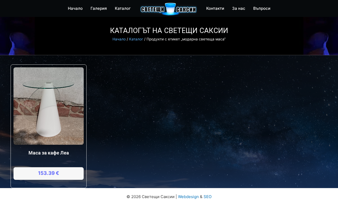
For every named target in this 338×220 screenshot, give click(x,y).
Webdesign (188, 196)
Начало (119, 39)
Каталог (136, 39)
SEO (208, 196)
